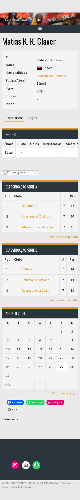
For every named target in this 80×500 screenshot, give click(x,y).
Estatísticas (14, 117)
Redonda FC (30, 205)
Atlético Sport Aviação (37, 227)
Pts (72, 196)
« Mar (8, 384)
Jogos (32, 117)
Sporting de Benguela (52, 75)
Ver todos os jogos (65, 393)
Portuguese (17, 173)
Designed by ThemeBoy (16, 486)
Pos (7, 196)
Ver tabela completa (64, 236)
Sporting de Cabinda (36, 216)
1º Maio (27, 269)
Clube (18, 196)
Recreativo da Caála (35, 290)
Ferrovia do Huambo (35, 280)
